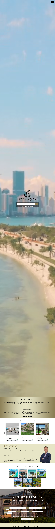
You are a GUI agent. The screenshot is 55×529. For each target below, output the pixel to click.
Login (52, 1)
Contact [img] (49, 1)
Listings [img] (29, 1)
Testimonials (45, 1)
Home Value (33, 1)
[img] (44, 528)
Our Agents (40, 1)
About (37, 1)
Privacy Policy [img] (39, 516)
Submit (33, 518)
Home (27, 1)
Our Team (25, 416)
